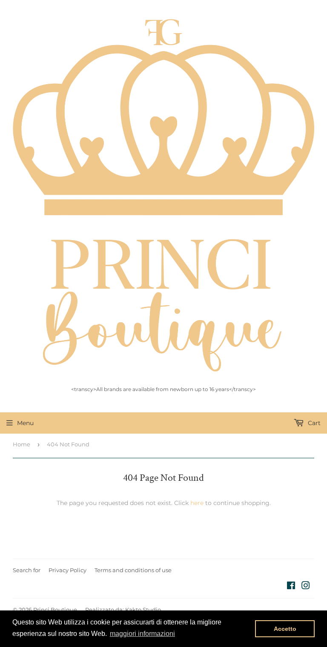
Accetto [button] (285, 628)
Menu (25, 423)
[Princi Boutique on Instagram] (305, 586)
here (197, 503)
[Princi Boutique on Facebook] (291, 586)
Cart (313, 423)
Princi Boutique (55, 609)
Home (21, 444)
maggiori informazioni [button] (142, 633)
